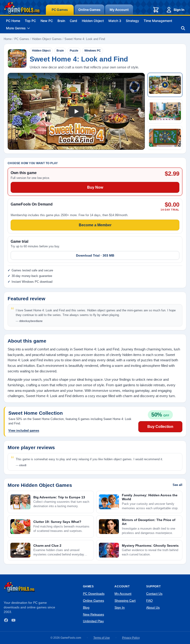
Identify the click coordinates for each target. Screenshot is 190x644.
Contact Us (154, 593)
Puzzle (74, 50)
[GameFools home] (22, 8)
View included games (23, 430)
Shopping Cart (125, 600)
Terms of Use (101, 637)
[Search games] (183, 28)
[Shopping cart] (156, 9)
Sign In (179, 10)
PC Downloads (93, 593)
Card (73, 21)
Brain (61, 21)
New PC (47, 21)
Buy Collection (160, 427)
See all (177, 485)
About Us (153, 607)
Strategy (132, 21)
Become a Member (95, 225)
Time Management (158, 21)
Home (8, 39)
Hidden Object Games (47, 39)
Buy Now (95, 187)
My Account (119, 10)
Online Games (89, 10)
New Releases (93, 614)
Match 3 (114, 21)
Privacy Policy (131, 637)
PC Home (13, 21)
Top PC (30, 21)
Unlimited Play (93, 621)
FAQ (149, 600)
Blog (86, 607)
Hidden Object (93, 21)
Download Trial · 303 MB (95, 255)
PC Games (60, 10)
